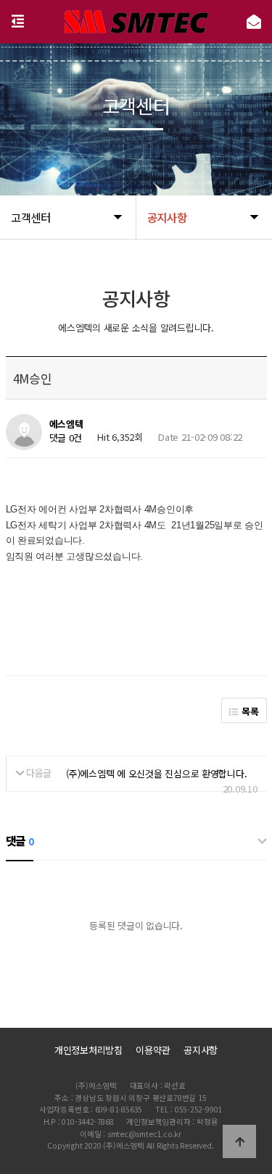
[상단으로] (239, 1141)
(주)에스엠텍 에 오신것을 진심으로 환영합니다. (156, 773)
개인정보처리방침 (88, 1050)
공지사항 (201, 1050)
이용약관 (153, 1050)
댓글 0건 (66, 437)
